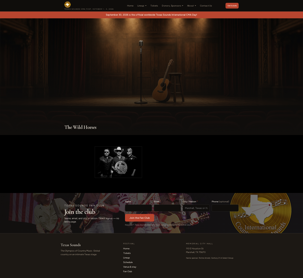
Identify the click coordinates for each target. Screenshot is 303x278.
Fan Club (127, 271)
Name (128, 201)
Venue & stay (129, 267)
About (190, 5)
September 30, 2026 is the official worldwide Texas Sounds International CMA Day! (151, 14)
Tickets (154, 5)
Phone (220, 201)
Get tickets (232, 6)
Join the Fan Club (139, 217)
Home (130, 5)
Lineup (140, 5)
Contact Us (206, 5)
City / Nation (190, 201)
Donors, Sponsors (171, 5)
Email (157, 201)
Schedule (128, 262)
